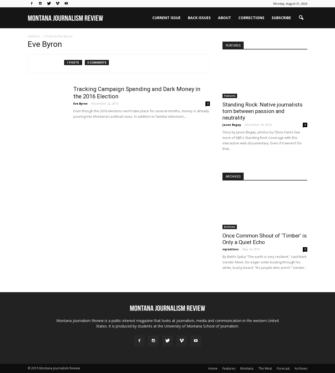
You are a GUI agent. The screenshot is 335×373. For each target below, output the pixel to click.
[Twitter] (49, 3)
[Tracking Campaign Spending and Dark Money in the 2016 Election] (47, 105)
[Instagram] (40, 3)
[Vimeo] (58, 3)
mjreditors (230, 249)
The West (265, 368)
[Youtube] (66, 3)
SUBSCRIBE (281, 17)
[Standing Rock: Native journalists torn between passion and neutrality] (264, 77)
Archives (229, 227)
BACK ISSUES (199, 17)
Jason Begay (231, 125)
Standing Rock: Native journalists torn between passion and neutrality (262, 111)
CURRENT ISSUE (166, 17)
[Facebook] (32, 3)
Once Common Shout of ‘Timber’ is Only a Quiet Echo (264, 239)
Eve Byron (80, 103)
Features (230, 96)
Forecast (283, 368)
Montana (246, 368)
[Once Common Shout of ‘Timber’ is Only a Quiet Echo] (264, 208)
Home (212, 368)
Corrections (251, 17)
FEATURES (233, 45)
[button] (301, 18)
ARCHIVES (233, 176)
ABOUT (224, 17)
